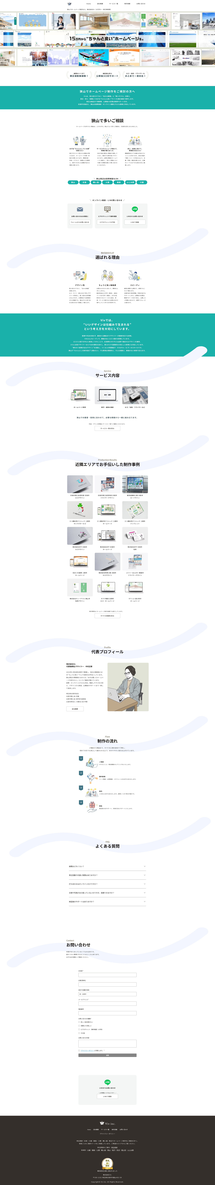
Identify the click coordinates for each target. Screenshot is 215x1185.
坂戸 (113, 1150)
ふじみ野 (131, 1150)
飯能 (93, 1150)
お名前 (80, 971)
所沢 (118, 1150)
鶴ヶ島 (103, 1150)
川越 (89, 1150)
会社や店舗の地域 (83, 990)
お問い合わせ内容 (83, 1038)
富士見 (123, 1150)
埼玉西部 (114, 1147)
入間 (98, 1150)
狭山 (109, 1150)
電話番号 (81, 1009)
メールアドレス (83, 1000)
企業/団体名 (82, 980)
